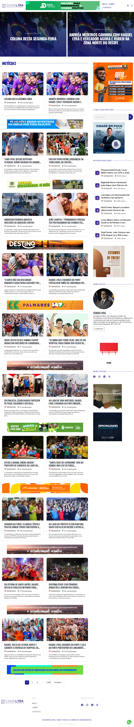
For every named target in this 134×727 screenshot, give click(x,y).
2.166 (48, 682)
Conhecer (99, 328)
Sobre (111, 4)
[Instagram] (99, 377)
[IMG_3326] (45, 431)
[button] (127, 5)
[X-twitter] (109, 377)
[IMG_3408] (45, 249)
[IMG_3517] (113, 101)
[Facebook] (94, 377)
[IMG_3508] (45, 674)
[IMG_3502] (45, 493)
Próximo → (59, 682)
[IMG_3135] (45, 309)
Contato (107, 7)
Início (104, 4)
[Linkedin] (104, 377)
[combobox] (111, 117)
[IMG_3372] (45, 128)
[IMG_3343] (45, 369)
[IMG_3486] (45, 188)
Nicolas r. (73, 724)
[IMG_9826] (63, 9)
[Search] (131, 117)
